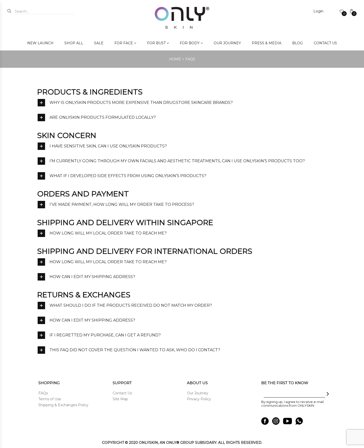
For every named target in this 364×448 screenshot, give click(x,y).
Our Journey (197, 393)
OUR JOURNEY (227, 43)
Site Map (120, 399)
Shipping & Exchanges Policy (63, 405)
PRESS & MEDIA (266, 43)
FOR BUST (156, 43)
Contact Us (122, 393)
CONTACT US (325, 43)
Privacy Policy (199, 399)
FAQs (43, 393)
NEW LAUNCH (40, 43)
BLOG (297, 43)
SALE (99, 43)
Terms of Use (49, 399)
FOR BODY (190, 43)
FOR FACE (123, 43)
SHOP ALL (73, 43)
